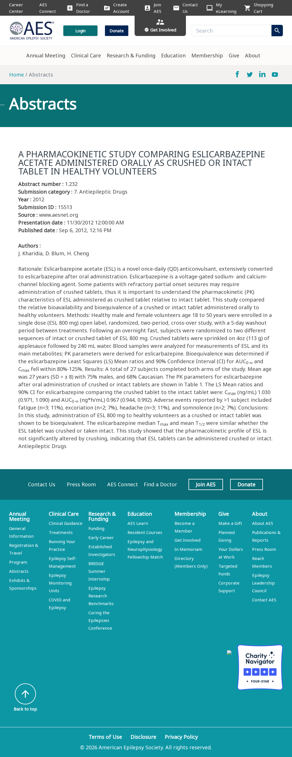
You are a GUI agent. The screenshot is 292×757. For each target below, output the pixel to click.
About (252, 55)
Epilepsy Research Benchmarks (101, 595)
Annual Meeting (45, 55)
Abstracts (19, 571)
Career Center (16, 8)
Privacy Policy (181, 736)
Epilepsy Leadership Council (263, 582)
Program (18, 562)
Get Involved (187, 540)
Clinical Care (86, 55)
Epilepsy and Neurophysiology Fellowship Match (145, 549)
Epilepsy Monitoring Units (60, 582)
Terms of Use (105, 736)
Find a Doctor (83, 8)
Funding (96, 528)
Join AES (157, 8)
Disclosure (143, 736)
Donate (117, 30)
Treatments (61, 532)
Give (234, 55)
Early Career (101, 537)
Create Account (121, 8)
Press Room (81, 484)
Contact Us (190, 8)
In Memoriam (188, 549)
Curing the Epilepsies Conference (100, 620)
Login (80, 30)
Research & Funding (131, 55)
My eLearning (226, 8)
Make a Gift (230, 523)
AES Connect (47, 8)
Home (16, 74)
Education (173, 55)
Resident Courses (144, 532)
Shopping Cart (263, 8)
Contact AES (264, 600)
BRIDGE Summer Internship (99, 571)
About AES (262, 523)
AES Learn (137, 523)
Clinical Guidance (65, 523)
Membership (207, 55)
